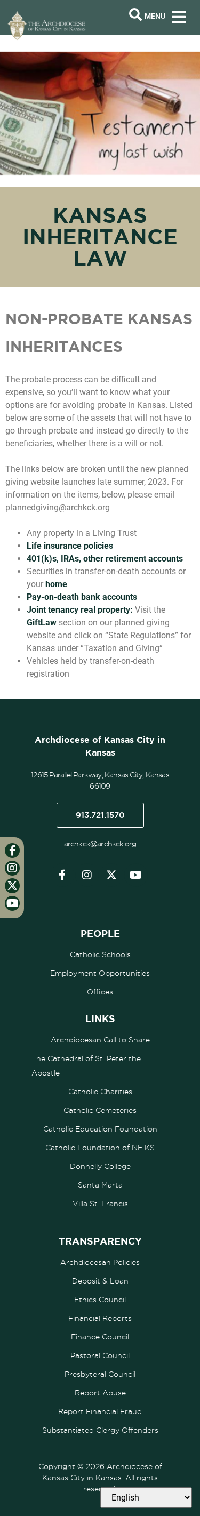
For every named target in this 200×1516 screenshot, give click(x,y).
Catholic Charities (100, 1091)
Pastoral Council (100, 1355)
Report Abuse (100, 1393)
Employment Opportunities (100, 973)
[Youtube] (136, 875)
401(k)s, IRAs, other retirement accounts (105, 559)
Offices (100, 992)
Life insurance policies (70, 546)
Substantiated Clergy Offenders (100, 1430)
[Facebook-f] (62, 875)
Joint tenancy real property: (80, 610)
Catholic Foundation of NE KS (100, 1147)
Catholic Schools (100, 954)
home (56, 584)
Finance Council (100, 1337)
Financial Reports (100, 1318)
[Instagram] (87, 875)
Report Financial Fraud (100, 1411)
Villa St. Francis (100, 1203)
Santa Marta (100, 1185)
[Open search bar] (135, 15)
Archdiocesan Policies (100, 1262)
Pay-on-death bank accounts (82, 597)
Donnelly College (100, 1166)
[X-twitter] (111, 875)
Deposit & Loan (100, 1281)
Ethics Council (100, 1299)
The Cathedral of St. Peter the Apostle (86, 1065)
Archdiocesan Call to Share (100, 1040)
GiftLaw (43, 622)
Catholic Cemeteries (100, 1110)
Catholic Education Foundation (100, 1129)
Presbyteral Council (100, 1374)
